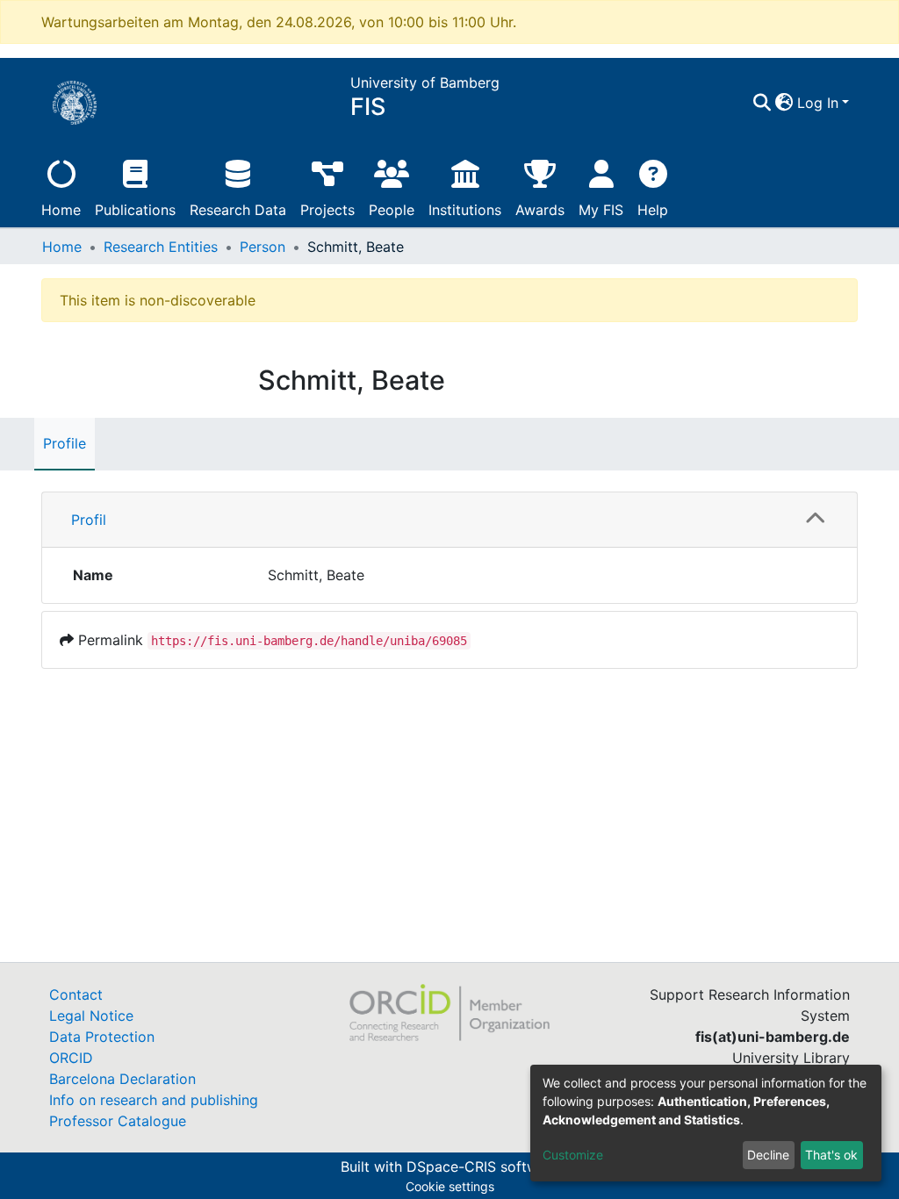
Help (652, 210)
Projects (327, 210)
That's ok (831, 1154)
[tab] (449, 520)
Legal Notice (91, 1015)
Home (61, 210)
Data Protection (102, 1036)
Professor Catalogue (117, 1121)
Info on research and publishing (153, 1100)
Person (262, 246)
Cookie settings (450, 1186)
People (391, 210)
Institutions (464, 210)
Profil (88, 519)
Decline (768, 1154)
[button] (784, 102)
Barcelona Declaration (122, 1079)
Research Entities (161, 246)
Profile (64, 443)
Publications (135, 210)
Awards (540, 210)
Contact (76, 994)
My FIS (601, 210)
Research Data (238, 210)
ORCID (71, 1057)
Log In (817, 102)
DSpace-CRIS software (482, 1166)
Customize (573, 1154)
